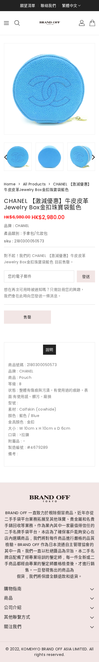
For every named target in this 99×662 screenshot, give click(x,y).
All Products (34, 184)
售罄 (27, 317)
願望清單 (27, 5)
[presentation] (5, 157)
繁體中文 (69, 5)
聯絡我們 (48, 5)
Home (10, 184)
